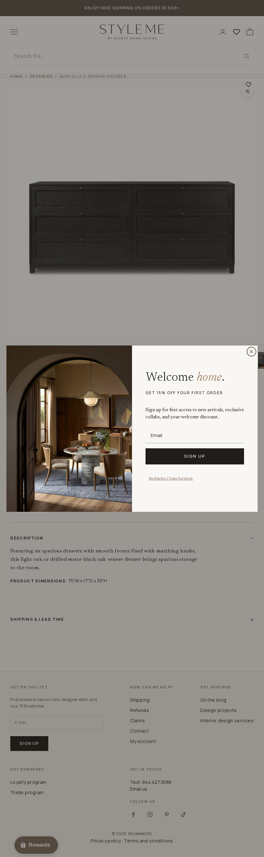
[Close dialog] (251, 351)
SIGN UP (194, 456)
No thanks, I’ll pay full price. (171, 478)
